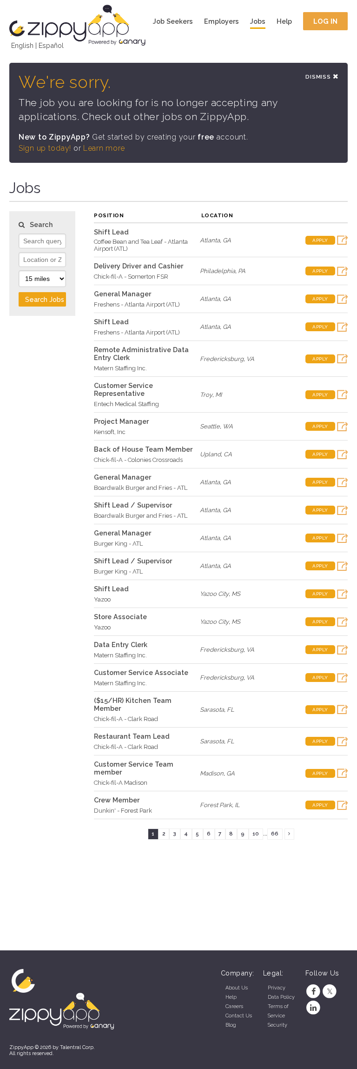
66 (274, 833)
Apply (320, 240)
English (22, 45)
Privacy (276, 988)
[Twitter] (330, 991)
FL (230, 709)
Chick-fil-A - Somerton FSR (131, 276)
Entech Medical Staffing (126, 404)
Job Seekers (173, 21)
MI (218, 394)
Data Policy (281, 997)
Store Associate (120, 617)
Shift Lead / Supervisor (133, 505)
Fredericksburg (222, 358)
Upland (210, 454)
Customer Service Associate (141, 672)
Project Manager (121, 421)
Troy (206, 394)
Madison (212, 773)
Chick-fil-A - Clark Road (126, 718)
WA (228, 426)
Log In (325, 21)
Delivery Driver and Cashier (138, 266)
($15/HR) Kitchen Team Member (133, 704)
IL (237, 805)
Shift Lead (111, 232)
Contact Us (238, 1016)
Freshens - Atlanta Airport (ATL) (137, 304)
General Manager (122, 294)
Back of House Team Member (143, 449)
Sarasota (212, 709)
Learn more (104, 148)
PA (241, 270)
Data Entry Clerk (120, 644)
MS (235, 593)
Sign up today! (45, 148)
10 (255, 833)
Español (51, 45)
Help (284, 21)
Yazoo (102, 599)
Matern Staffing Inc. (120, 368)
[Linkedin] (313, 1008)
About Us (236, 988)
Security (277, 1025)
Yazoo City (214, 593)
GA (227, 240)
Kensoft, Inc (110, 431)
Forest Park (216, 805)
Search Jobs (44, 299)
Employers (221, 21)
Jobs (257, 21)
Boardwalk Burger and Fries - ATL (140, 487)
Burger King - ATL (118, 543)
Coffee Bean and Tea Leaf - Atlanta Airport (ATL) (141, 245)
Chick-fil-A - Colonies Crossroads (138, 459)
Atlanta (210, 240)
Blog (230, 1025)
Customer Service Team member (133, 768)
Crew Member (116, 800)
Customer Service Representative (123, 389)
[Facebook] (313, 991)
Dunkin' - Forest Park (123, 810)
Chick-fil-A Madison (120, 782)
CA (228, 454)
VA (250, 358)
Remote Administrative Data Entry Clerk (141, 353)
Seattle (210, 426)
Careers (234, 1006)
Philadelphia (217, 270)
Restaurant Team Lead (132, 736)
